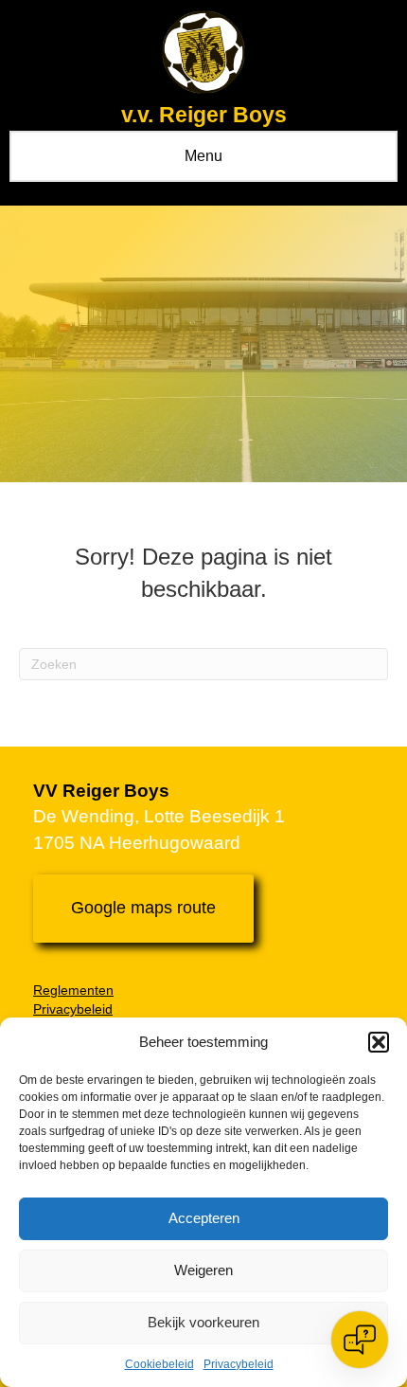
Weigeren (203, 1270)
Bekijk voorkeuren (203, 1322)
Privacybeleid (239, 1364)
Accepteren (203, 1218)
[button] (378, 1042)
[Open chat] (359, 1339)
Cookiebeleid (159, 1364)
